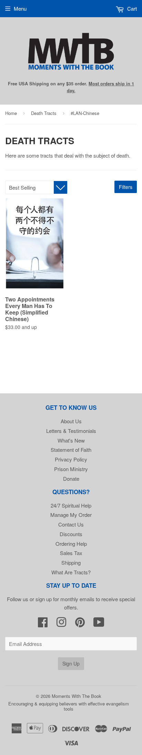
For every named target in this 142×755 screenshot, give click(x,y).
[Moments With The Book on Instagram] (61, 624)
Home (11, 113)
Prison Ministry (71, 468)
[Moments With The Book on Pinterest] (80, 624)
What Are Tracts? (71, 572)
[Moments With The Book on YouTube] (98, 624)
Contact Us (71, 524)
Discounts (71, 534)
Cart (131, 8)
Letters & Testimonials (71, 430)
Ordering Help (71, 543)
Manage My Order (71, 514)
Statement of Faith (71, 449)
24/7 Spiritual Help (71, 505)
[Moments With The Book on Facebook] (43, 624)
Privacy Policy (71, 459)
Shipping (71, 562)
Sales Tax (71, 552)
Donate (71, 478)
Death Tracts (44, 113)
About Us (71, 421)
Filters (125, 186)
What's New (71, 440)
